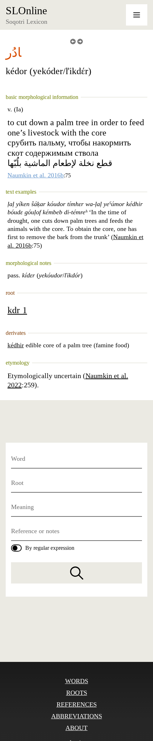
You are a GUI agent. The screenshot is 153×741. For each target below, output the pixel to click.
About (76, 727)
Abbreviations (76, 716)
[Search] (76, 573)
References (77, 704)
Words (76, 681)
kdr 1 (17, 310)
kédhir (15, 345)
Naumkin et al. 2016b (35, 175)
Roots (76, 692)
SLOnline (26, 10)
